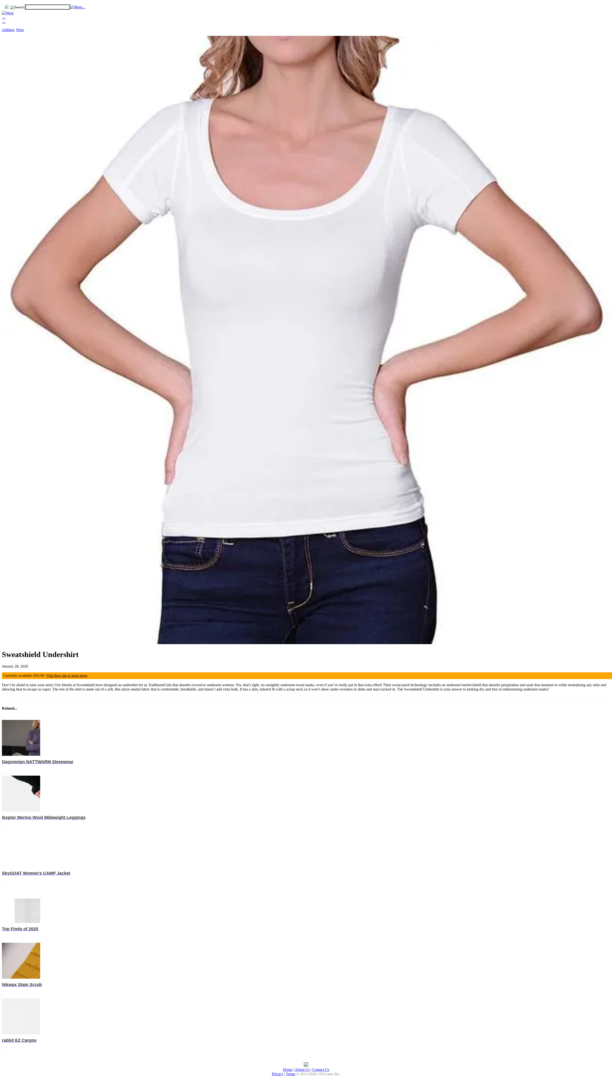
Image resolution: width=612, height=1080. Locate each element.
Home (287, 1070)
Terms (290, 1074)
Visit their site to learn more (66, 676)
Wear (20, 30)
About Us (302, 1070)
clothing (8, 30)
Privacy (277, 1074)
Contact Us (320, 1070)
